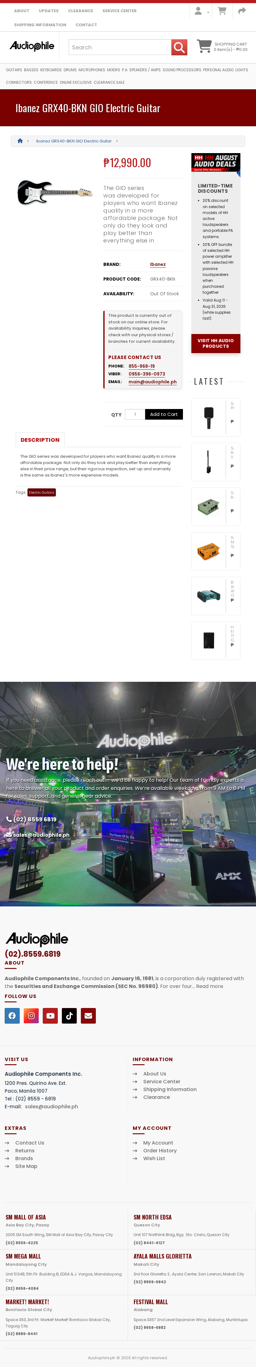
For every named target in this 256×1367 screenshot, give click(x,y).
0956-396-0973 (147, 374)
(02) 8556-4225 (22, 1242)
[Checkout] (242, 12)
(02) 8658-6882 (150, 1327)
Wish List (154, 1158)
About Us (154, 1074)
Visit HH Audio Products (216, 343)
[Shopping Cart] (222, 12)
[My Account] (200, 12)
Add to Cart (164, 414)
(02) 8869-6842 (150, 1282)
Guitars (14, 69)
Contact (86, 25)
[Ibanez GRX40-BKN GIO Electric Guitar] (55, 192)
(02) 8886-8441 (21, 1333)
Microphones (92, 69)
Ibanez (158, 264)
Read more (209, 986)
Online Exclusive (76, 82)
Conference (46, 82)
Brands (24, 1158)
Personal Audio (218, 69)
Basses (31, 69)
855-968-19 (142, 366)
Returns (25, 1151)
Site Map (26, 1166)
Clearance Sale (109, 82)
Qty (116, 415)
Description (40, 440)
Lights (241, 69)
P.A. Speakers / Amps (141, 69)
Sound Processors (182, 69)
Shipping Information (40, 25)
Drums (70, 69)
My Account (158, 1143)
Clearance (80, 11)
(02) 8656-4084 (22, 1288)
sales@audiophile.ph (41, 835)
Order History (160, 1151)
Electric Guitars (41, 492)
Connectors (19, 82)
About (21, 11)
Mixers (113, 69)
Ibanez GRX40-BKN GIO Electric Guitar (74, 141)
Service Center (119, 11)
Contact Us (29, 1143)
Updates (49, 11)
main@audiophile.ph (153, 382)
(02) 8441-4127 (149, 1242)
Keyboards (51, 69)
